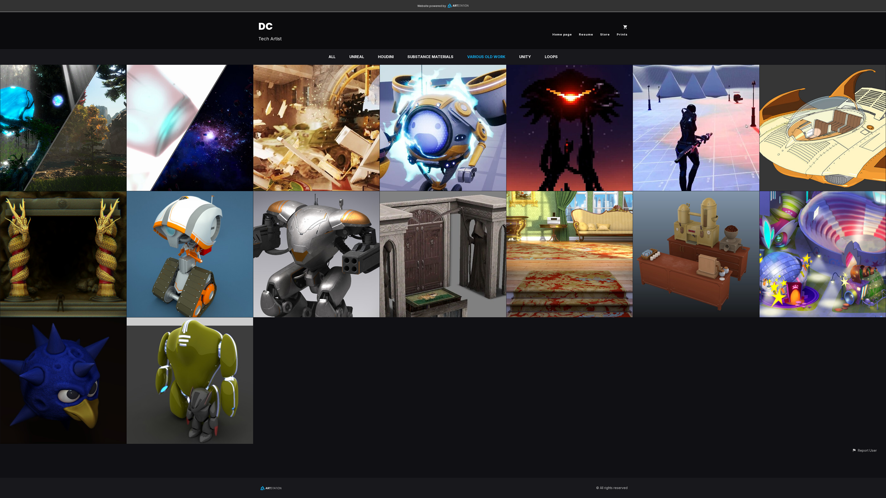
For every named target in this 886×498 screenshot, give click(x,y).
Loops (551, 56)
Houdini (386, 56)
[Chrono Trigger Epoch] (823, 68)
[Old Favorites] (190, 320)
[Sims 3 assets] (443, 194)
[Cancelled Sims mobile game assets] (696, 194)
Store (605, 34)
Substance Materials (430, 56)
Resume (586, 34)
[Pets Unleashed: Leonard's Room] (569, 194)
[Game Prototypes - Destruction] (316, 68)
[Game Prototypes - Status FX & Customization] (443, 68)
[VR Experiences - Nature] (63, 68)
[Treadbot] (190, 194)
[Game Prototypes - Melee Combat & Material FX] (569, 68)
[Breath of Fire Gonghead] (63, 320)
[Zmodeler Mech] (316, 194)
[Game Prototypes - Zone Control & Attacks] (696, 68)
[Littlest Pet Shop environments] (823, 194)
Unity (525, 56)
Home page (562, 34)
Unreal (356, 56)
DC (265, 26)
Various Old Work (486, 56)
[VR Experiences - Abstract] (190, 68)
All (332, 56)
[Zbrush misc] (63, 194)
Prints (622, 34)
